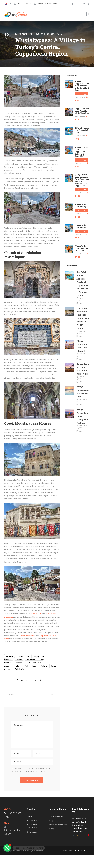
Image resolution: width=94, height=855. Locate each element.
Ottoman (31, 659)
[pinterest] (80, 4)
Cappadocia (23, 656)
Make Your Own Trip (58, 824)
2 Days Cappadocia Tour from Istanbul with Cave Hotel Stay (82, 85)
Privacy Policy (33, 820)
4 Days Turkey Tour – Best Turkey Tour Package (82, 416)
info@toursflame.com (47, 4)
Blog (51, 820)
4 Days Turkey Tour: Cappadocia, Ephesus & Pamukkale (81, 151)
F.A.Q (51, 828)
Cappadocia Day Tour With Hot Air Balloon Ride (82, 110)
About (30, 816)
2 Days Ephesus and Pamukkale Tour (82, 130)
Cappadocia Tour (27, 635)
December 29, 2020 (81, 401)
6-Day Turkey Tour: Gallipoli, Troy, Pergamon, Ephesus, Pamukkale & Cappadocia (82, 180)
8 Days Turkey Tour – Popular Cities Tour (81, 248)
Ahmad (23, 33)
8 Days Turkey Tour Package (81, 226)
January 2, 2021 (81, 378)
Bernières (10, 656)
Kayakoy (19, 659)
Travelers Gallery (57, 816)
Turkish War (19, 669)
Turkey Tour (35, 614)
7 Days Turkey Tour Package (81, 205)
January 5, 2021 (81, 355)
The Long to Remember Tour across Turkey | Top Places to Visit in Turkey (82, 318)
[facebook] (72, 4)
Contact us (32, 832)
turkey (17, 666)
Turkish (44, 666)
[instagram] (88, 4)
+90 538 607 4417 (24, 4)
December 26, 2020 (81, 427)
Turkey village (30, 666)
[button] (7, 848)
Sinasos (19, 663)
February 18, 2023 (81, 332)
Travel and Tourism (43, 33)
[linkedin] (76, 4)
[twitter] (84, 4)
